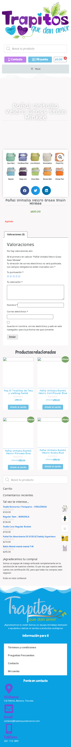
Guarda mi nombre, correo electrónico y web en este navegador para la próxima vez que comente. (34, 328)
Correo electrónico (17, 311)
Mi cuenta (13, 671)
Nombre (12, 304)
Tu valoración (14, 281)
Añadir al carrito (18, 407)
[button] (15, 60)
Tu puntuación (15, 272)
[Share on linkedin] (46, 190)
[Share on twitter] (35, 190)
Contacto (13, 663)
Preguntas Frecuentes (21, 655)
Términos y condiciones (22, 647)
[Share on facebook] (24, 190)
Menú (37, 68)
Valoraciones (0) (16, 234)
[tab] (15, 234)
